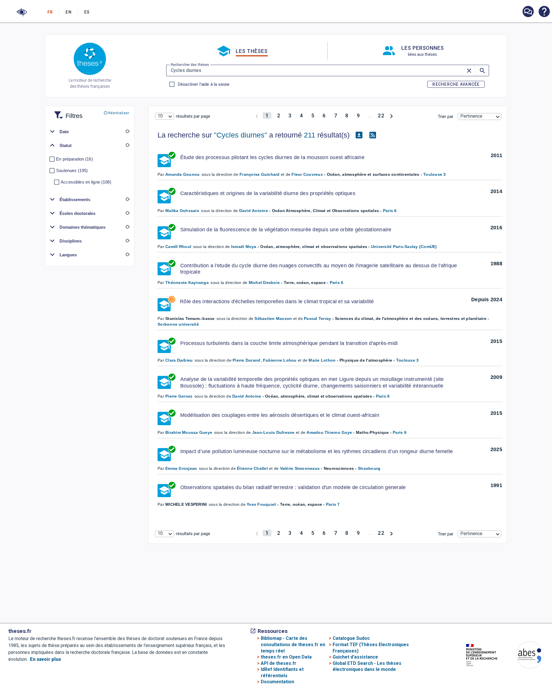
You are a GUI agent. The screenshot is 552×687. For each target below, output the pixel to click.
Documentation (277, 681)
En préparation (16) (74, 159)
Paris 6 (390, 210)
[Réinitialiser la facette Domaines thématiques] (127, 227)
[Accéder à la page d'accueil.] (89, 59)
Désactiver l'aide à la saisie (203, 84)
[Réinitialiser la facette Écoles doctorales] (127, 213)
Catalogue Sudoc (351, 638)
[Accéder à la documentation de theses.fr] (544, 12)
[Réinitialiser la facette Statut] (127, 145)
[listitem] (528, 11)
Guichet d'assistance (355, 657)
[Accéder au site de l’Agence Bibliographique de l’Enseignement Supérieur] (524, 656)
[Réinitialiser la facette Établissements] (127, 199)
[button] (22, 12)
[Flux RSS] (372, 135)
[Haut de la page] (524, 671)
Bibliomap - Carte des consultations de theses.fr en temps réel (293, 644)
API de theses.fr (278, 663)
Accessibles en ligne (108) (86, 182)
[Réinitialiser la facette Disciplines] (127, 241)
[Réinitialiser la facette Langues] (127, 255)
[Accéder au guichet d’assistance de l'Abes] (528, 12)
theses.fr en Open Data (286, 657)
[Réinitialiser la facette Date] (127, 131)
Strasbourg (369, 468)
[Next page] (391, 115)
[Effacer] (469, 70)
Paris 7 (333, 504)
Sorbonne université (178, 324)
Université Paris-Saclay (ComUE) (404, 246)
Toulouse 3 (434, 174)
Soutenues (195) (72, 170)
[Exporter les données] (359, 135)
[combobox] (164, 116)
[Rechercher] (482, 70)
